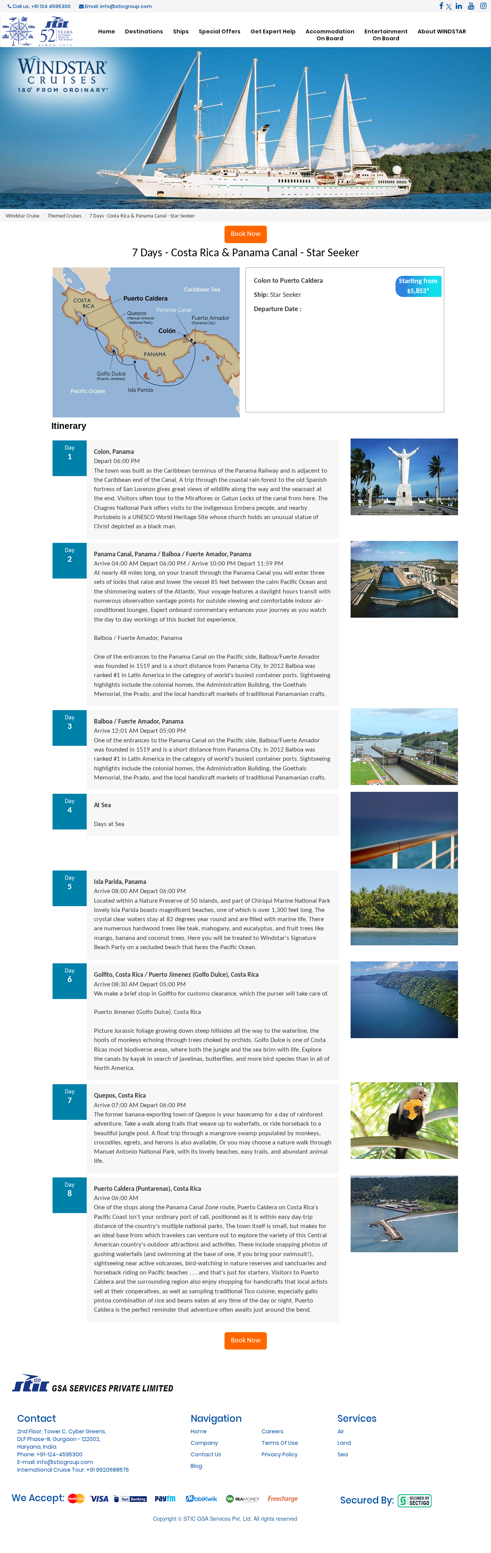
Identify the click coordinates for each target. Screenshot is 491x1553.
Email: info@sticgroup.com (118, 6)
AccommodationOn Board (330, 35)
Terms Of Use (280, 1443)
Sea (343, 1454)
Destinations (144, 31)
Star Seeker (285, 295)
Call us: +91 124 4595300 (41, 6)
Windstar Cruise (23, 216)
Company (204, 1443)
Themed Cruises (64, 216)
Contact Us (206, 1454)
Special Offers (220, 31)
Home (106, 31)
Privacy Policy (280, 1454)
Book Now (245, 234)
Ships (181, 31)
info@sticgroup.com (65, 1462)
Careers (272, 1431)
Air (341, 1431)
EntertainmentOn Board (386, 35)
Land (344, 1443)
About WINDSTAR (442, 31)
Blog (196, 1466)
